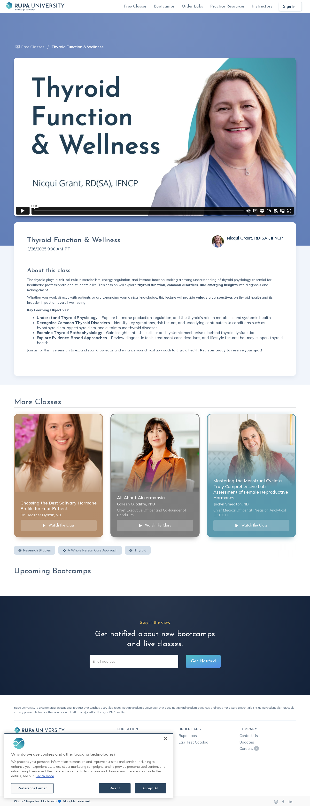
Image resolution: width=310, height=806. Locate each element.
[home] (35, 6)
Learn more (45, 776)
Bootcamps (164, 6)
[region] (88, 765)
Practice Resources (227, 6)
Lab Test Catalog (193, 742)
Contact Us (249, 735)
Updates (247, 742)
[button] (164, 6)
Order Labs (192, 6)
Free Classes (135, 6)
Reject (115, 788)
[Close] (165, 738)
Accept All (150, 788)
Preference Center (32, 788)
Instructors (262, 6)
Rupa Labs (187, 735)
